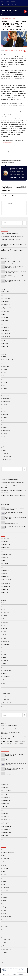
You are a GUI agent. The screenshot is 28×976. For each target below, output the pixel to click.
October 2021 (6, 304)
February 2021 (6, 327)
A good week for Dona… (11, 266)
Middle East (6, 395)
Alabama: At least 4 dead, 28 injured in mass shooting (10, 240)
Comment (22, 213)
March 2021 (6, 324)
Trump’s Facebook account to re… (14, 267)
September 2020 (7, 340)
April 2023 (5, 295)
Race (4, 411)
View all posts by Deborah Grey (17, 177)
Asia (2, 18)
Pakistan (4, 162)
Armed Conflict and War (8, 359)
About (7, 1)
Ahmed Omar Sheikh (7, 160)
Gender (5, 388)
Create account (6, 447)
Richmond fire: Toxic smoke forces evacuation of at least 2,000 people (13, 245)
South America (6, 430)
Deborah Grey (9, 10)
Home (2, 1)
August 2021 (6, 311)
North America (12, 18)
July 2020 (5, 343)
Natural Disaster (7, 398)
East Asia (5, 375)
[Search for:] (14, 223)
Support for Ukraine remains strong (9, 233)
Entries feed (6, 453)
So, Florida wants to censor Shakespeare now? (12, 236)
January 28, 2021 (8, 50)
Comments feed (7, 456)
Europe (4, 385)
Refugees (5, 414)
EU (4, 379)
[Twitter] (2, 4)
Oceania (5, 404)
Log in (4, 450)
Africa (4, 356)
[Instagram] (9, 4)
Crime (6, 18)
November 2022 (7, 298)
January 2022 (6, 301)
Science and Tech (7, 424)
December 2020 (7, 333)
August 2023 (6, 291)
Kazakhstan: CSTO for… (11, 261)
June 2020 (5, 346)
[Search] (15, 4)
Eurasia (5, 382)
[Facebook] (6, 4)
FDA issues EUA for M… (11, 280)
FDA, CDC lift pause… (10, 275)
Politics (4, 408)
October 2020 (6, 336)
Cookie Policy (4, 970)
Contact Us (13, 1)
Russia (4, 420)
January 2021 (6, 330)
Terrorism (11, 162)
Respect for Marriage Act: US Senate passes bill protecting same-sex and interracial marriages (13, 249)
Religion (5, 417)
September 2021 (7, 307)
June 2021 (5, 314)
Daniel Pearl (17, 160)
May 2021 (5, 317)
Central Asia (6, 366)
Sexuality (5, 427)
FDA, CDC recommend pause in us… (14, 276)
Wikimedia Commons (7, 142)
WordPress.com (7, 459)
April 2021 (5, 320)
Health (4, 391)
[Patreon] (12, 4)
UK (4, 436)
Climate (5, 369)
